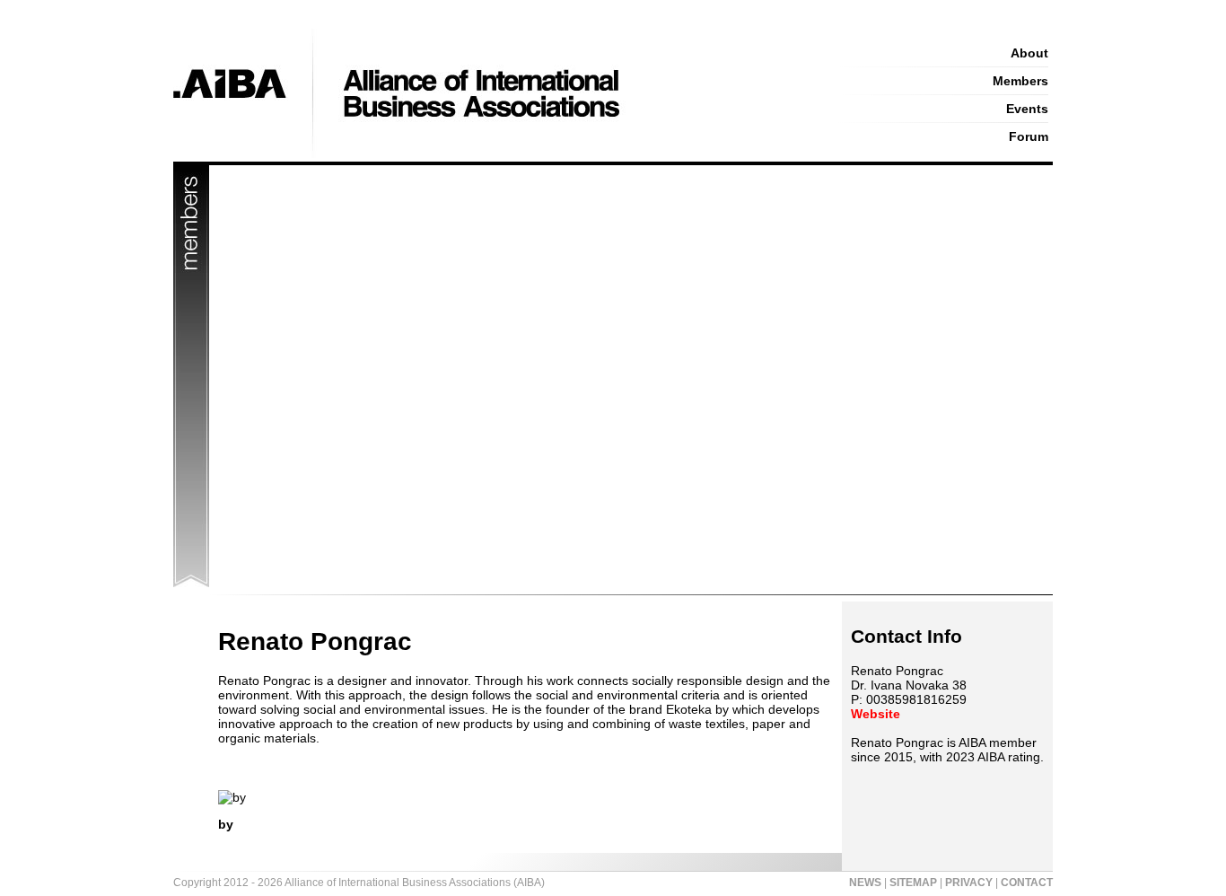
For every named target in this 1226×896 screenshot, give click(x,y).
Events (1027, 108)
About (1029, 53)
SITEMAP (913, 882)
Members (1020, 81)
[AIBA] (489, 157)
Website (875, 714)
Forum (1028, 136)
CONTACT (1027, 882)
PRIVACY (969, 882)
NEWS (865, 882)
